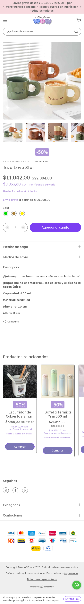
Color (6, 207)
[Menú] (5, 20)
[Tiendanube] (42, 587)
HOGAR (16, 161)
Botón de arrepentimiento (42, 579)
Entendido (72, 598)
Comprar (57, 450)
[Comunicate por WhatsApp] (76, 585)
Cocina (26, 161)
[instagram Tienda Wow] (6, 490)
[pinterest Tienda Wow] (25, 490)
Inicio (6, 161)
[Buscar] (76, 31)
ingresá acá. (71, 573)
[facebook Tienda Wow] (15, 490)
